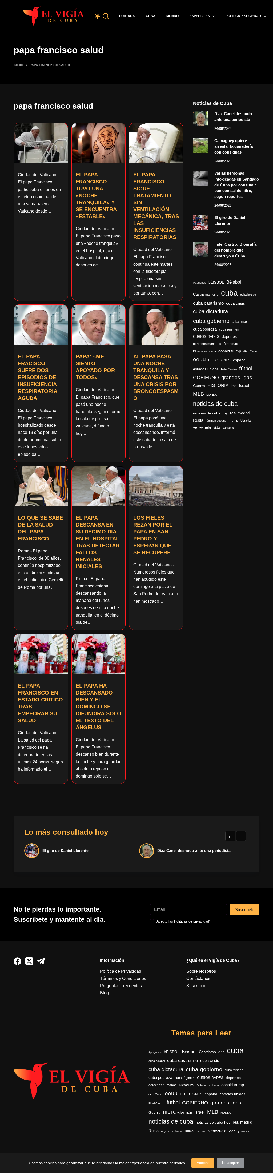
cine (215, 294)
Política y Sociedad (243, 16)
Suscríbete (244, 909)
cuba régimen (229, 329)
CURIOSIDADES (206, 337)
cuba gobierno (211, 321)
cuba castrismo (208, 303)
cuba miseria (241, 322)
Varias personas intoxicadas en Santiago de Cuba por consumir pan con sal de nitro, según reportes (236, 185)
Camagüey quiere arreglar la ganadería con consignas (233, 147)
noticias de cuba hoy (210, 413)
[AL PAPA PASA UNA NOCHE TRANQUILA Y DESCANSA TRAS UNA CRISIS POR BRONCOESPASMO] (156, 325)
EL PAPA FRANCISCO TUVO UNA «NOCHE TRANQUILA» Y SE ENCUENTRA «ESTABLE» (96, 195)
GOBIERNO (206, 377)
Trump (233, 420)
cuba (229, 292)
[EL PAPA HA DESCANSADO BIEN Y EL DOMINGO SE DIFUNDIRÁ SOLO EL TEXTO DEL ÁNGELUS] (98, 654)
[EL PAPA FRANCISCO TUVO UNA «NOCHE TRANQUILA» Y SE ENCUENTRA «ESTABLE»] (98, 143)
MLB (198, 394)
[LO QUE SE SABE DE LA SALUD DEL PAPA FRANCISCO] (40, 486)
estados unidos (206, 369)
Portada (127, 16)
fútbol (245, 368)
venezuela (202, 427)
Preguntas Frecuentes (121, 985)
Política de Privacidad (120, 971)
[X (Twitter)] (29, 961)
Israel (244, 385)
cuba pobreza (205, 329)
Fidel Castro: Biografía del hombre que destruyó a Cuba (235, 250)
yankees (228, 427)
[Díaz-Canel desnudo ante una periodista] (200, 118)
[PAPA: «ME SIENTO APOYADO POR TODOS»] (98, 325)
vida (216, 427)
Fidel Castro (229, 369)
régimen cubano (216, 420)
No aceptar (230, 1163)
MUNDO (212, 394)
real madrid (240, 413)
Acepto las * (183, 921)
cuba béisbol (248, 294)
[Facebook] (17, 961)
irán (233, 386)
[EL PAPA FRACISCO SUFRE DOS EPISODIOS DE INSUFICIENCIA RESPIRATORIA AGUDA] (40, 325)
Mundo (172, 16)
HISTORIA (217, 385)
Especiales (200, 16)
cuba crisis (235, 303)
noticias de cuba (215, 403)
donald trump (229, 351)
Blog (104, 993)
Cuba (150, 16)
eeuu (199, 359)
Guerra (199, 386)
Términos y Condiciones (123, 978)
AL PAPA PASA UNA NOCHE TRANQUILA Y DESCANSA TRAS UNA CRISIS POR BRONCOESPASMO (156, 377)
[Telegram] (41, 961)
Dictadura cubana (204, 351)
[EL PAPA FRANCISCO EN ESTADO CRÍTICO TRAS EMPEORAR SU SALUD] (40, 654)
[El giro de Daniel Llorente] (200, 222)
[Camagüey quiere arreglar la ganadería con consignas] (200, 145)
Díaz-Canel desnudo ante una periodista (194, 850)
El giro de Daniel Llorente (65, 850)
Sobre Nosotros (201, 971)
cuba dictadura (210, 311)
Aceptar (203, 1163)
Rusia (198, 420)
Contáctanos (198, 978)
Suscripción (197, 985)
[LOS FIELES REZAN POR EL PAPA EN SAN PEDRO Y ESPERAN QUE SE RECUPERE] (156, 486)
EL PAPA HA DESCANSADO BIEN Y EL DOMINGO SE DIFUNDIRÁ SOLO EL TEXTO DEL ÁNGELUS (98, 706)
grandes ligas (236, 377)
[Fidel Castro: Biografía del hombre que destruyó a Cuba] (200, 249)
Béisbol (233, 282)
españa (239, 360)
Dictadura (230, 344)
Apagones (199, 282)
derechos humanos (207, 344)
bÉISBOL (216, 282)
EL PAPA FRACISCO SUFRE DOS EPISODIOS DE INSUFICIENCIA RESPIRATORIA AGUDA (37, 377)
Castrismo (201, 294)
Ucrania (245, 420)
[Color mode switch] (97, 16)
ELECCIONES (219, 360)
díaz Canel (250, 351)
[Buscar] (106, 16)
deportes (229, 336)
